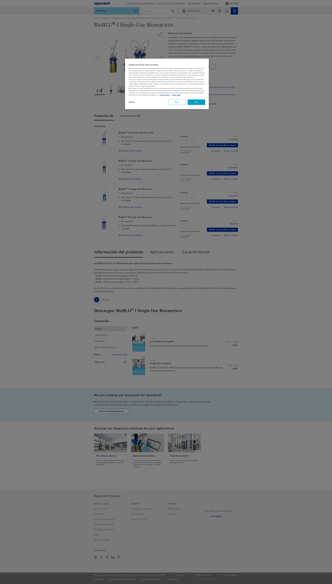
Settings (132, 102)
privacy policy (165, 95)
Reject (177, 102)
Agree (196, 102)
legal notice (177, 95)
